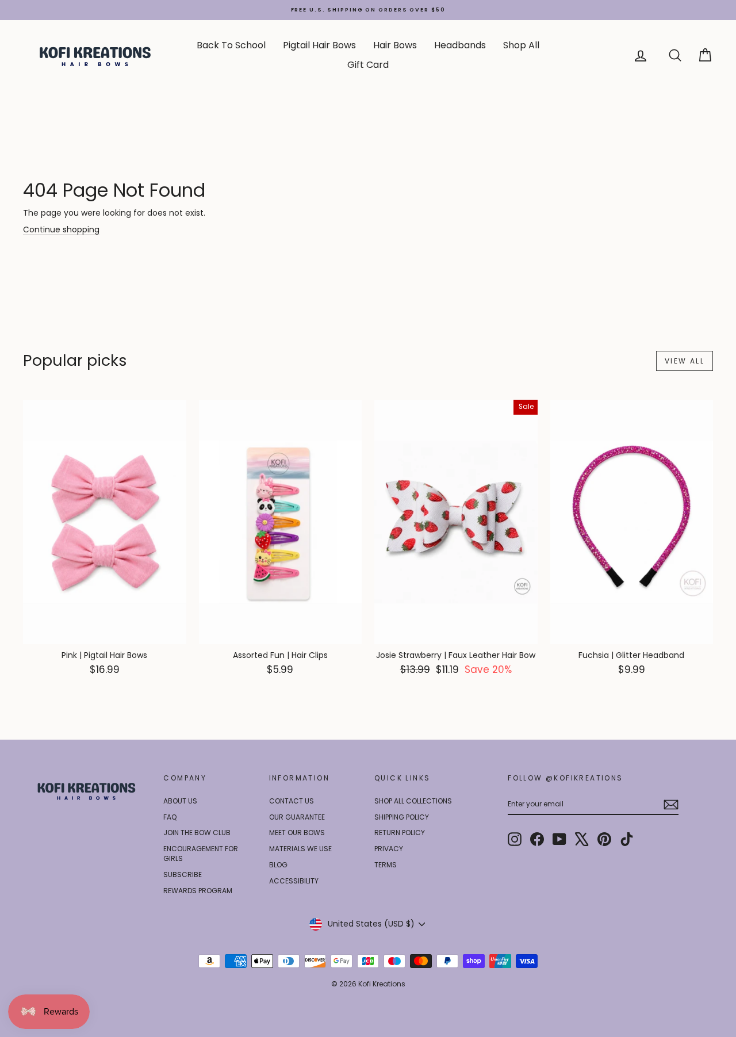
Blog (278, 865)
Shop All (521, 45)
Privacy (388, 849)
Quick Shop (104, 632)
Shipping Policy (401, 817)
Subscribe (182, 874)
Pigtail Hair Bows (319, 45)
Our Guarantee (297, 817)
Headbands (460, 45)
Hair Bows (395, 45)
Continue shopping (61, 229)
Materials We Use (300, 849)
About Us (180, 801)
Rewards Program (197, 891)
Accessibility (294, 881)
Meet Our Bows (297, 832)
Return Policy (399, 832)
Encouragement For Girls (200, 853)
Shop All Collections (413, 801)
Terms (385, 865)
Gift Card (368, 64)
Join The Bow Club (197, 832)
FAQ (170, 817)
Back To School (231, 45)
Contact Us (291, 801)
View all (684, 361)
